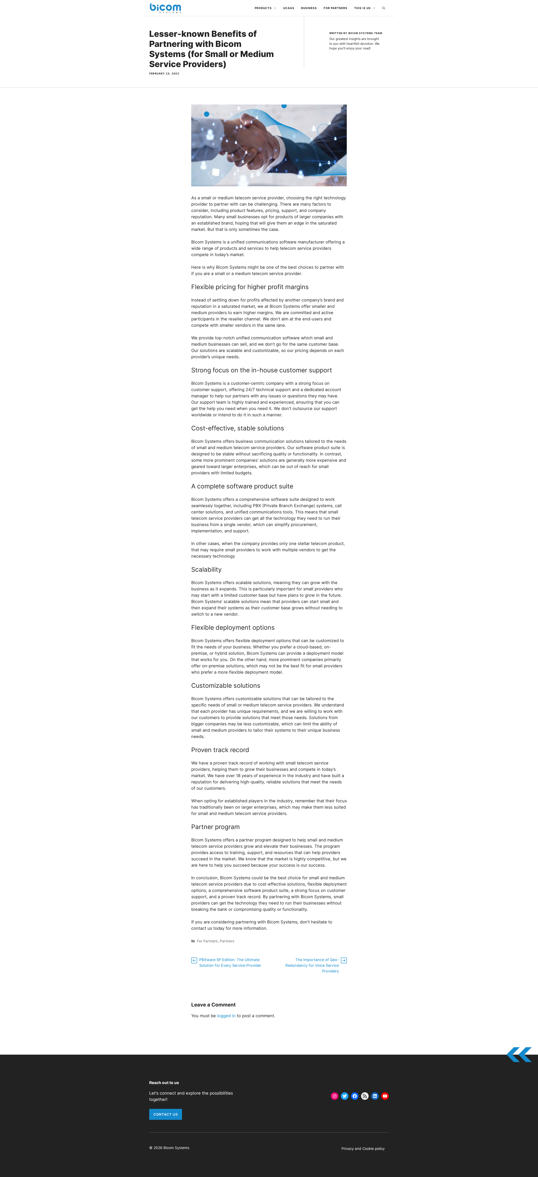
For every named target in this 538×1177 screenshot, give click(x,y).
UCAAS (288, 8)
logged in (226, 1015)
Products (263, 8)
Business (309, 8)
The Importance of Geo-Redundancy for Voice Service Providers (312, 965)
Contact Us (165, 1114)
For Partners (335, 8)
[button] (383, 8)
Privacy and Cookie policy (363, 1149)
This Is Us (362, 8)
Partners (227, 941)
